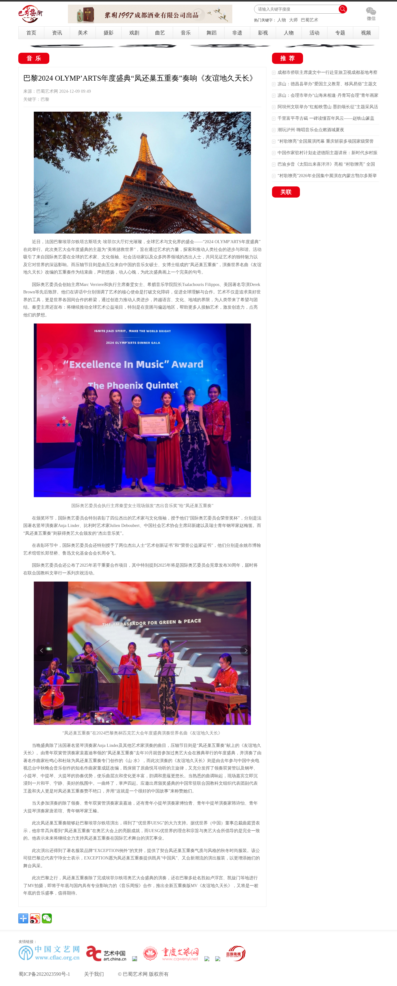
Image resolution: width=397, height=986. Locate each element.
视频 (366, 32)
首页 (31, 32)
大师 (293, 20)
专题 (340, 32)
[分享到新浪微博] (35, 918)
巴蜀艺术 (309, 20)
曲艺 (160, 32)
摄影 (109, 32)
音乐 (186, 32)
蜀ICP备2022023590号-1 (44, 974)
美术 (83, 32)
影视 (263, 32)
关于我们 (94, 974)
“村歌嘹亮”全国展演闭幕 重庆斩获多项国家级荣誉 (326, 141)
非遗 (237, 32)
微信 (371, 18)
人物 (281, 20)
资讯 (57, 32)
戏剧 (134, 32)
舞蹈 (211, 32)
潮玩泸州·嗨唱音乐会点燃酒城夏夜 (311, 129)
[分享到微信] (47, 918)
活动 (314, 32)
